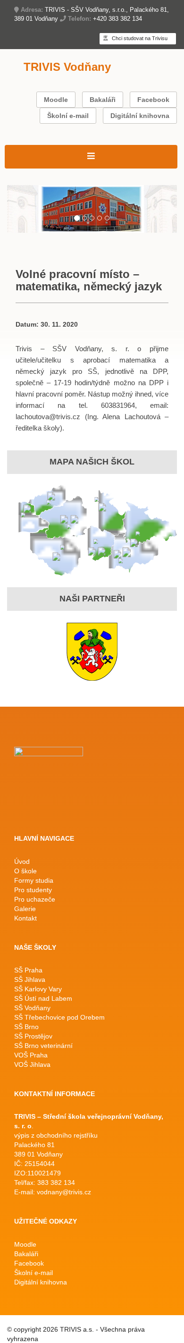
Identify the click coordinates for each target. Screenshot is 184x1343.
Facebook (153, 99)
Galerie (25, 908)
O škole (25, 871)
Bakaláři (103, 99)
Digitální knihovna (139, 115)
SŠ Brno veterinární (43, 1045)
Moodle (56, 99)
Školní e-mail (68, 115)
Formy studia (33, 880)
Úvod (22, 861)
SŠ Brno (26, 1026)
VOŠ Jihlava (32, 1064)
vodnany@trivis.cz (64, 1192)
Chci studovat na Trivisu (138, 38)
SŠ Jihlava (29, 979)
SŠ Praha (28, 970)
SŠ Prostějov (33, 1036)
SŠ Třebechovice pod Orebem (59, 1017)
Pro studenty (33, 890)
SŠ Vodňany (32, 1008)
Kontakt (25, 918)
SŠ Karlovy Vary (38, 989)
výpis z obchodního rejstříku (56, 1135)
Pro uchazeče (34, 899)
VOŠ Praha (31, 1055)
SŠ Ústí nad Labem (43, 998)
